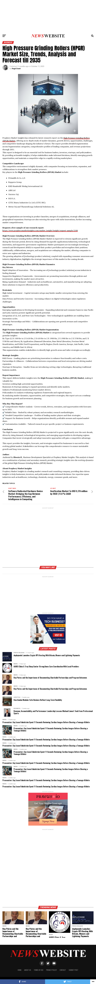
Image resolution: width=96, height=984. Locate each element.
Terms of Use (38, 970)
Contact (63, 970)
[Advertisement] (48, 16)
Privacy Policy (51, 970)
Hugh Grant (16, 69)
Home (19, 970)
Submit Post (73, 970)
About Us (27, 970)
